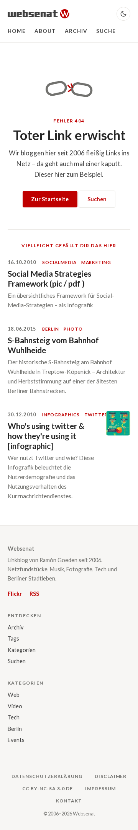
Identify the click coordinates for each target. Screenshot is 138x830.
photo (73, 328)
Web (14, 694)
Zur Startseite (50, 199)
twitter (96, 414)
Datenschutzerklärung (47, 776)
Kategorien (22, 650)
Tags (13, 638)
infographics (60, 414)
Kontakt (69, 801)
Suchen (97, 199)
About (45, 31)
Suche (106, 31)
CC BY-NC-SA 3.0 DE (47, 788)
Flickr (15, 593)
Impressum (100, 788)
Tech (14, 717)
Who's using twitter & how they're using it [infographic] (46, 435)
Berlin (15, 729)
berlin (50, 328)
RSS (34, 593)
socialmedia (59, 262)
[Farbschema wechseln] (123, 14)
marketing (96, 262)
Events (16, 740)
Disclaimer (111, 776)
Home (17, 31)
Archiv (76, 31)
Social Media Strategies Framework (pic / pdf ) (49, 278)
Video (15, 706)
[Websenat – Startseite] (38, 13)
